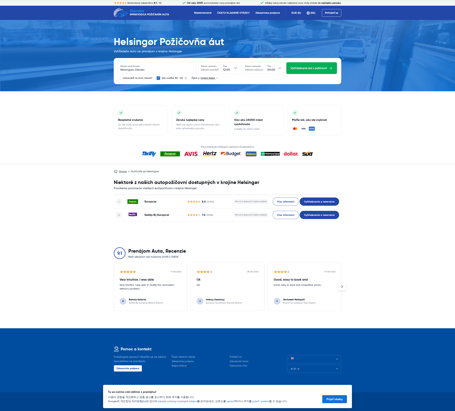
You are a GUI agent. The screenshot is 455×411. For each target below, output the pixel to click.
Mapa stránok (179, 365)
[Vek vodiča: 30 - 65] (158, 78)
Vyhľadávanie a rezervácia (319, 201)
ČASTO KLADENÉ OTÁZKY (233, 13)
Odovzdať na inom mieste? (137, 78)
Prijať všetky (334, 399)
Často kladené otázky (183, 356)
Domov (123, 171)
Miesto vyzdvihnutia (130, 66)
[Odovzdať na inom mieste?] (120, 78)
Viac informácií (286, 201)
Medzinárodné (203, 13)
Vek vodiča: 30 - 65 (172, 78)
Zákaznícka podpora (267, 13)
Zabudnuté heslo (239, 361)
